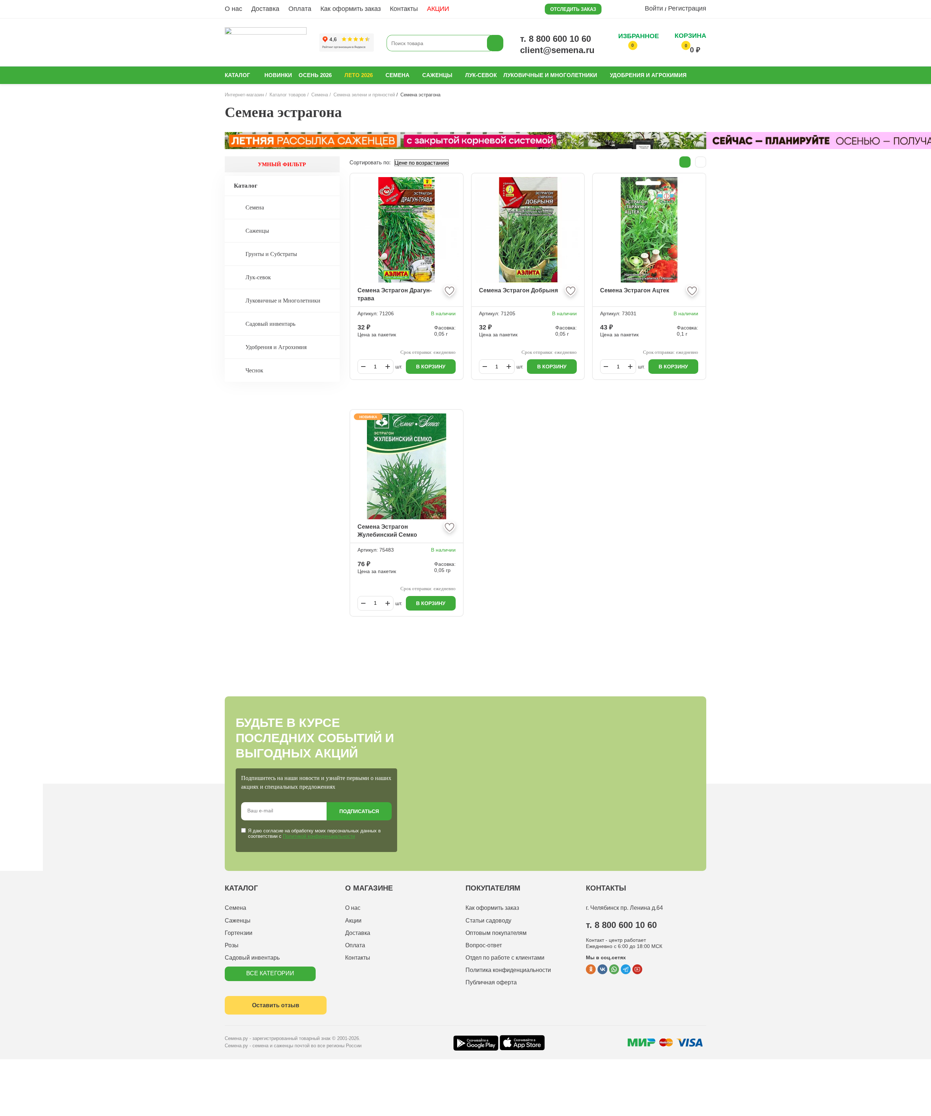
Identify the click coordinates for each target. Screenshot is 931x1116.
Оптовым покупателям (496, 933)
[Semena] (266, 43)
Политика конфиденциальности (508, 970)
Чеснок (254, 370)
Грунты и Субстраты (271, 254)
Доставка (265, 8)
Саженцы (437, 75)
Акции (353, 920)
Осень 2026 (315, 75)
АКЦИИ (438, 8)
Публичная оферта (491, 982)
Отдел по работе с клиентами (505, 958)
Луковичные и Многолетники (550, 75)
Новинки (278, 75)
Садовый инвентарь (270, 324)
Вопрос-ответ (484, 945)
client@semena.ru (557, 50)
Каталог (237, 75)
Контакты (404, 8)
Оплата (299, 8)
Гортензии (238, 933)
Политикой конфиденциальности (319, 836)
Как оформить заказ (350, 8)
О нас (233, 8)
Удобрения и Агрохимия (648, 75)
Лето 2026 (358, 75)
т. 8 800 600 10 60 (555, 39)
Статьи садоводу (488, 920)
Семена (397, 75)
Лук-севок (481, 75)
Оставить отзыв (275, 1005)
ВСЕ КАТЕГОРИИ (270, 973)
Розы (232, 945)
